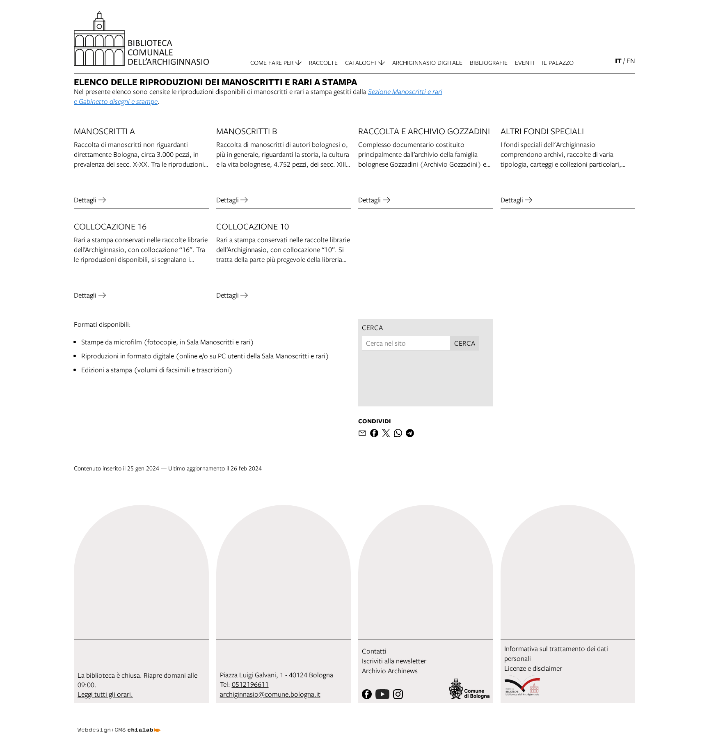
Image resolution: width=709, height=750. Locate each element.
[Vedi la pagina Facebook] (367, 694)
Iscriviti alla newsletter (394, 660)
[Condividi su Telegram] (410, 433)
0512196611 (250, 684)
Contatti (374, 651)
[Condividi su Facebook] (374, 433)
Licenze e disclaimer (533, 668)
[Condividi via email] (362, 433)
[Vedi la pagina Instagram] (398, 694)
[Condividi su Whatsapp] (398, 433)
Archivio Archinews (390, 670)
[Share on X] (386, 433)
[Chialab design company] (119, 723)
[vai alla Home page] (141, 38)
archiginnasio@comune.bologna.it (270, 694)
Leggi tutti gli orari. (105, 694)
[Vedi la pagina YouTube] (382, 694)
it (618, 60)
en (631, 60)
